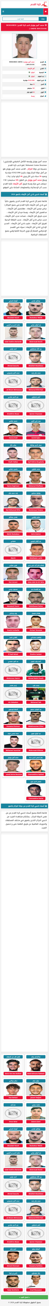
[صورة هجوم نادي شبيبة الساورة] (13, 1119)
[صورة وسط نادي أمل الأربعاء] (35, 315)
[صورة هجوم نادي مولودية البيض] (13, 1263)
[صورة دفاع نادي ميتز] (13, 1071)
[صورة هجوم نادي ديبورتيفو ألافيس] (35, 1071)
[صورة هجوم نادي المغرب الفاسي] (35, 1263)
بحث (42, 19)
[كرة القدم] (45, 11)
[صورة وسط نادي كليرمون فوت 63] (13, 1095)
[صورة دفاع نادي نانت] (35, 1095)
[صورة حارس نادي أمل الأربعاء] (13, 411)
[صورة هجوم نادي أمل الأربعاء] (13, 363)
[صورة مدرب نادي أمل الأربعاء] (13, 675)
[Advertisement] (24, 128)
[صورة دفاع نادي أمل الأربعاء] (13, 339)
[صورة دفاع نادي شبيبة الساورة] (35, 1119)
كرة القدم (36, 4)
